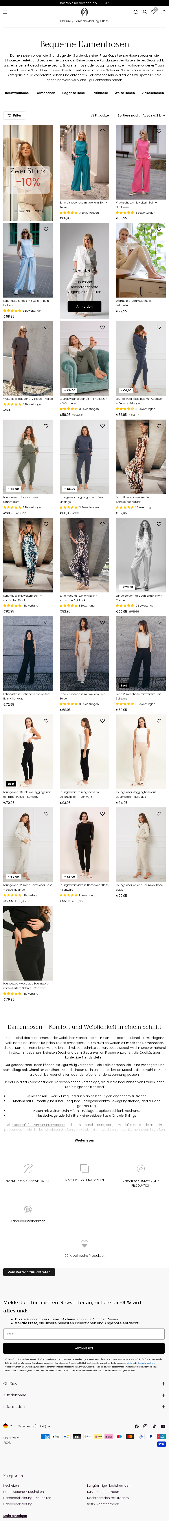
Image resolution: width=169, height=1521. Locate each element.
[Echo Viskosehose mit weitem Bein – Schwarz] (141, 653)
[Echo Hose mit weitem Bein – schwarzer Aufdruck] (84, 555)
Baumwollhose (17, 93)
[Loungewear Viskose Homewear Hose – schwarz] (84, 844)
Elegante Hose (73, 93)
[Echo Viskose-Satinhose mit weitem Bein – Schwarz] (28, 653)
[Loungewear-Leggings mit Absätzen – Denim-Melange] (141, 358)
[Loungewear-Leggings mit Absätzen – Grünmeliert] (84, 358)
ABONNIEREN (84, 1348)
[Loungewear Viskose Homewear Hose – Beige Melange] (28, 844)
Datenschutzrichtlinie (146, 1363)
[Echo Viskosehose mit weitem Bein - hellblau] (28, 260)
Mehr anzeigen (15, 1516)
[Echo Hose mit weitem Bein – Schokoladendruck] (141, 457)
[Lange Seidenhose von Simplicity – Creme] (141, 555)
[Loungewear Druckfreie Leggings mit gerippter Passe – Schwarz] (28, 751)
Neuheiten (11, 1485)
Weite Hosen (125, 93)
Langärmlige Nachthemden (108, 1485)
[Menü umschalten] (5, 12)
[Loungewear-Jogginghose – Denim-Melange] (84, 457)
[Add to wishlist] (103, 131)
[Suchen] (135, 12)
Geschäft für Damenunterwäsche (38, 1125)
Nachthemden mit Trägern (108, 1498)
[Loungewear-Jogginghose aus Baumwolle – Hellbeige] (141, 751)
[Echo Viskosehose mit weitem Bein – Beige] (84, 653)
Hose (105, 21)
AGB (128, 1363)
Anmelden (84, 306)
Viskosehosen (152, 93)
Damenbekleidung (86, 21)
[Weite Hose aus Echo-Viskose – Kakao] (28, 358)
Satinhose (100, 93)
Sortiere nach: (129, 115)
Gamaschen (45, 93)
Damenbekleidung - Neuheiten (27, 1498)
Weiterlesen (84, 1140)
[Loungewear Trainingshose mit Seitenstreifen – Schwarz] (84, 751)
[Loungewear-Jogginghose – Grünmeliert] (28, 457)
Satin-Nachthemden (103, 1504)
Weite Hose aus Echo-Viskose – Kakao (28, 399)
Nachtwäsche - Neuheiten (23, 1492)
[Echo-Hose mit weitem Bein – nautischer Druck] (28, 555)
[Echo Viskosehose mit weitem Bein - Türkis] (84, 162)
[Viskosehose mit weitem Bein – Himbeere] (141, 162)
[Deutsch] (7, 1425)
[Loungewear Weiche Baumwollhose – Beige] (141, 844)
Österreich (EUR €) (31, 1426)
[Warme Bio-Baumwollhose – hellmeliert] (141, 260)
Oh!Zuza (65, 21)
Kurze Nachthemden (103, 1492)
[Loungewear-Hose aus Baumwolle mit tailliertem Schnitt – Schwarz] (28, 943)
